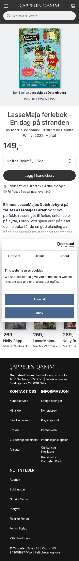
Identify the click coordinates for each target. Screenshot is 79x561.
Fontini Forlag (18, 528)
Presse (14, 430)
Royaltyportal (50, 420)
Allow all (39, 299)
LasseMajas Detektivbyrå (48, 92)
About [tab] (64, 256)
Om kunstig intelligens (48, 449)
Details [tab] (40, 256)
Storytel (15, 509)
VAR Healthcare (20, 538)
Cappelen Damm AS (26, 548)
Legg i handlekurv (39, 175)
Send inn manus (20, 420)
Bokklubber (17, 489)
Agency (15, 479)
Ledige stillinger (51, 400)
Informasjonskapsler (54, 439)
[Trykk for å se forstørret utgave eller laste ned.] (39, 58)
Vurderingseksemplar (24, 439)
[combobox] (39, 15)
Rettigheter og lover (48, 552)
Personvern (49, 430)
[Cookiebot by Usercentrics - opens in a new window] (56, 244)
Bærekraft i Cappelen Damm (52, 459)
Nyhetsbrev (49, 410)
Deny (39, 312)
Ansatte (15, 449)
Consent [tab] (14, 256)
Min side (15, 410)
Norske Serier (19, 499)
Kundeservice (19, 400)
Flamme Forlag (19, 518)
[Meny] (6, 6)
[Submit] (7, 15)
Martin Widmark (25, 130)
